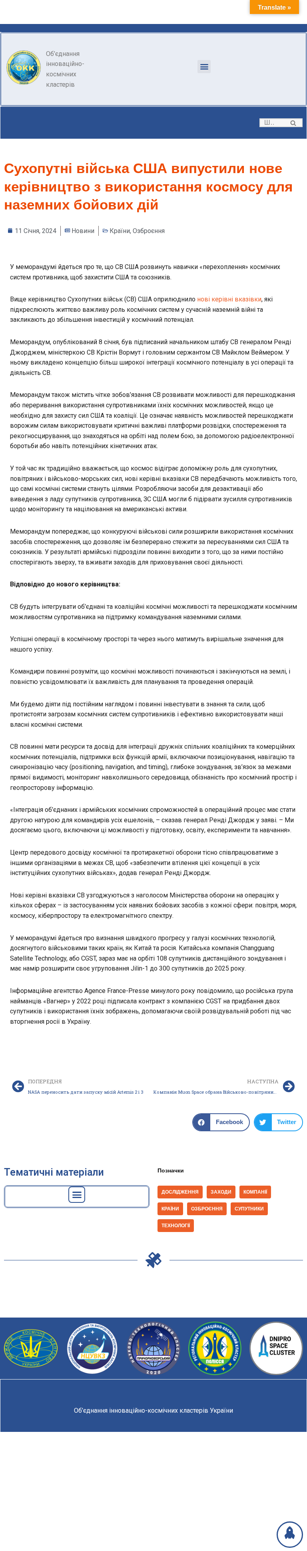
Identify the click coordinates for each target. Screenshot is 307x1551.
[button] (204, 66)
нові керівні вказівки (229, 299)
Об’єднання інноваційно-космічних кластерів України (153, 1410)
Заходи (221, 1192)
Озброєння (149, 231)
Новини (83, 231)
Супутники (249, 1209)
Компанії (255, 1192)
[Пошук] (294, 122)
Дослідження (180, 1192)
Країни (120, 231)
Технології (175, 1225)
